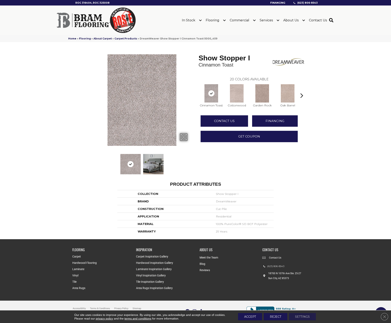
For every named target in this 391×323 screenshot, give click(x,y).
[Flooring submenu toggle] (224, 20)
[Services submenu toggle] (278, 20)
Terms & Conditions (100, 308)
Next (190, 162)
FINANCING (275, 121)
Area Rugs (78, 288)
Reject (275, 317)
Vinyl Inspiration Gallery (151, 275)
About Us (291, 20)
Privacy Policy (121, 308)
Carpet (76, 256)
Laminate (78, 269)
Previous (93, 162)
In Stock (188, 20)
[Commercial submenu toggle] (254, 20)
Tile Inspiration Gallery (150, 281)
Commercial (239, 20)
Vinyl (75, 275)
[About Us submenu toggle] (304, 20)
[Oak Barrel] (288, 93)
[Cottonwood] (237, 93)
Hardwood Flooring (84, 262)
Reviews (205, 270)
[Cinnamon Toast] (211, 93)
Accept (250, 317)
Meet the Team (209, 257)
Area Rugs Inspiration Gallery (154, 288)
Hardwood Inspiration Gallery (154, 262)
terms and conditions (137, 318)
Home (72, 38)
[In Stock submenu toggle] (200, 20)
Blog (202, 263)
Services (266, 20)
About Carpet (102, 38)
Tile (74, 281)
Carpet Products (125, 38)
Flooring (212, 20)
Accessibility (79, 308)
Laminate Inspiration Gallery (154, 269)
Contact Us (318, 20)
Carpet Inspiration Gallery (152, 256)
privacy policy (104, 318)
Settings (302, 317)
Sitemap (137, 308)
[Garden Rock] (262, 93)
